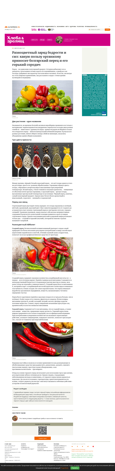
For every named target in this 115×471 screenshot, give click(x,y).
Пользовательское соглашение (42, 448)
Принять (75, 468)
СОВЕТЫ (49, 40)
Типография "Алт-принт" (27, 449)
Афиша (55, 454)
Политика (80, 26)
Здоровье (73, 26)
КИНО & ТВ (34, 40)
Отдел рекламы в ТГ (59, 447)
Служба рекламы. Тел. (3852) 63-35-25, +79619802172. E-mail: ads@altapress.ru (61, 458)
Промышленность (91, 26)
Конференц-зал (25, 447)
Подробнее (64, 468)
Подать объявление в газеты (62, 452)
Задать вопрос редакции (78, 449)
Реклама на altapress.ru (60, 445)
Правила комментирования (44, 450)
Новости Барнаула (37, 26)
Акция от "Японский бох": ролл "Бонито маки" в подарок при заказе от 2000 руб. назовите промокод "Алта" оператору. (82, 455)
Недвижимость (50, 26)
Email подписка (58, 455)
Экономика (61, 26)
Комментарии (43, 438)
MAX (64, 460)
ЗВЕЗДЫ (42, 40)
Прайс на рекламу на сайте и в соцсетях (82, 451)
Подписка (23, 445)
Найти (107, 29)
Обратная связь (41, 445)
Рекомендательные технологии (59, 449)
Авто (67, 26)
